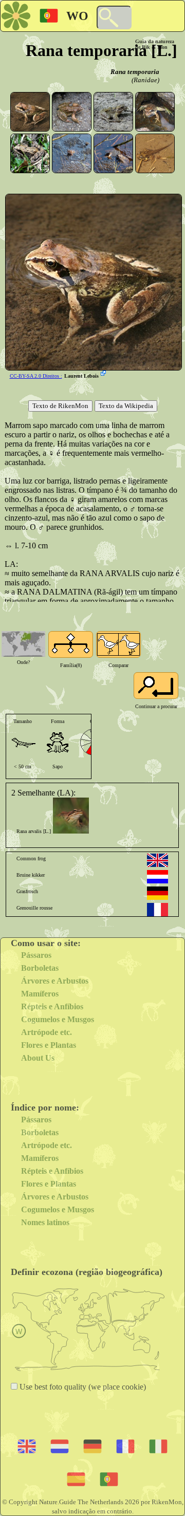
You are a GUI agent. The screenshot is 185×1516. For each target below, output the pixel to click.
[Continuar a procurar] (156, 685)
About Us (37, 1057)
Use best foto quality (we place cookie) (81, 1386)
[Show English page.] (157, 860)
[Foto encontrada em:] (104, 374)
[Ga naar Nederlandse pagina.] (157, 876)
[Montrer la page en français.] (157, 909)
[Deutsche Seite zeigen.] (157, 893)
